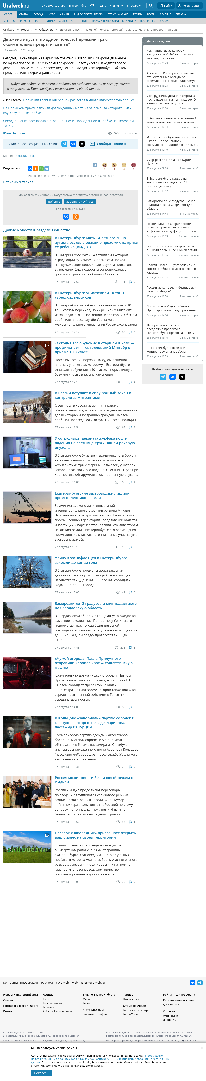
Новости (27, 29)
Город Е (87, 1003)
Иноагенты (169, 1019)
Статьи (8, 1000)
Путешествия (131, 999)
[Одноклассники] (35, 168)
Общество (8, 21)
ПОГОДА (38, 14)
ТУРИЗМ (137, 14)
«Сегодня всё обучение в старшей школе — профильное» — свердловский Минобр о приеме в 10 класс (94, 347)
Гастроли (48, 1007)
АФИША (64, 14)
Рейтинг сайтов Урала (179, 994)
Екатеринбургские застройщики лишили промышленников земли (92, 495)
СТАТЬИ (24, 14)
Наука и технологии (105, 21)
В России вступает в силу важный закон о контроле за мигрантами (93, 395)
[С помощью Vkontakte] (66, 216)
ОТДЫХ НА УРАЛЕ (118, 14)
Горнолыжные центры (136, 1010)
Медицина (129, 21)
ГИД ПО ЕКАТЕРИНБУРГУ (88, 14)
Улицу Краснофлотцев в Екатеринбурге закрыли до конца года (91, 560)
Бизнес (63, 21)
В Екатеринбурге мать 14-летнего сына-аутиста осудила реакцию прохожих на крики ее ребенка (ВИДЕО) (96, 242)
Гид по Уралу (130, 1014)
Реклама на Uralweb (55, 983)
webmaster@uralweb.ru (88, 983)
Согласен (41, 1073)
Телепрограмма (52, 1003)
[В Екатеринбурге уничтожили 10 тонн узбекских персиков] (27, 307)
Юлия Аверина (14, 133)
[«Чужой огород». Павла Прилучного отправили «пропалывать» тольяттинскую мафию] (27, 673)
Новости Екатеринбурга (20, 994)
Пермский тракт (25, 156)
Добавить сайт (171, 1004)
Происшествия (28, 21)
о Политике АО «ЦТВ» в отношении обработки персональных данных (100, 1060)
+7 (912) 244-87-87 (185, 1040)
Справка (169, 1011)
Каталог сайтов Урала (178, 1000)
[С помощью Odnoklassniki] (75, 216)
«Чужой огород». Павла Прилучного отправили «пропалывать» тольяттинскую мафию (94, 663)
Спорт (85, 21)
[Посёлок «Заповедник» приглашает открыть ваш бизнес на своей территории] (27, 847)
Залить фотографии (95, 1014)
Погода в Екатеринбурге (20, 1006)
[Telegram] (46, 168)
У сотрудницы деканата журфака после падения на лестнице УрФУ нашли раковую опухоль (95, 443)
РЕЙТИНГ (165, 14)
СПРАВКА (181, 14)
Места (87, 999)
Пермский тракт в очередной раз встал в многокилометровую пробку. (79, 100)
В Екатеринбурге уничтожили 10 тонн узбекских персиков (89, 295)
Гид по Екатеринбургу (99, 994)
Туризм (163, 21)
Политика (48, 21)
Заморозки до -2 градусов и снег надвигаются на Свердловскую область (96, 605)
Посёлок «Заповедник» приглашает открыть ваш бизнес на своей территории (95, 835)
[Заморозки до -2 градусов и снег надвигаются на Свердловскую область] (27, 617)
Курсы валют (170, 1015)
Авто (74, 21)
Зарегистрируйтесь (80, 201)
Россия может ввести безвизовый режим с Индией (94, 779)
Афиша (48, 994)
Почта (7, 1011)
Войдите (54, 201)
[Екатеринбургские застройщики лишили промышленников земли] (27, 507)
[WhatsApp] (41, 168)
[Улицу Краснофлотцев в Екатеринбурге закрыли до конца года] (27, 572)
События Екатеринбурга (57, 1011)
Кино (46, 999)
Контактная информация (20, 983)
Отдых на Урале (134, 1006)
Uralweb (8, 29)
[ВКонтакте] (30, 168)
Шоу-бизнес (147, 21)
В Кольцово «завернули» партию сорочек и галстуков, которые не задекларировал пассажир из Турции (94, 722)
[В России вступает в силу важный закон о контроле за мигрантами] (27, 407)
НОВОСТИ (8, 14)
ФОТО (51, 14)
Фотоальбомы (93, 1010)
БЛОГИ (151, 14)
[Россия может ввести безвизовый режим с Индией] (27, 792)
